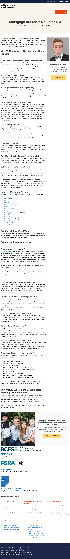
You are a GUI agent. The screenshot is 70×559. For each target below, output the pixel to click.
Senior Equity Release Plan (35, 533)
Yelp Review (4, 139)
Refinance (7, 202)
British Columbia (28, 25)
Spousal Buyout (8, 225)
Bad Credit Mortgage (10, 525)
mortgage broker (7, 251)
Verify (21, 456)
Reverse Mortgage (9, 221)
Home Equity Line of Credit (12, 213)
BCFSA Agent (6, 454)
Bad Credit (7, 207)
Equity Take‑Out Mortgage (58, 512)
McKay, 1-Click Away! (52, 435)
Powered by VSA (26, 547)
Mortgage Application (62, 1)
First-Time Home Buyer (11, 204)
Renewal (6, 200)
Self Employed (8, 223)
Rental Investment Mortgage (12, 219)
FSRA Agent (6, 470)
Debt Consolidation (10, 208)
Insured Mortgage (9, 215)
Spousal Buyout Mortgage (35, 512)
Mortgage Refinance (33, 510)
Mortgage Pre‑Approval (11, 506)
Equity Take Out (9, 211)
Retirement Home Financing (36, 535)
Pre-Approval (8, 198)
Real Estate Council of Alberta (13, 489)
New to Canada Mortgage (11, 217)
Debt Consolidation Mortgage (59, 514)
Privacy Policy (65, 547)
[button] (61, 12)
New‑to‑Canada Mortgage (12, 514)
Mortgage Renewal (33, 508)
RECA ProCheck (18, 491)
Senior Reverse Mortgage (35, 531)
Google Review (5, 120)
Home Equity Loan (56, 510)
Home (21, 25)
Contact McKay (5, 405)
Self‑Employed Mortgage (11, 527)
